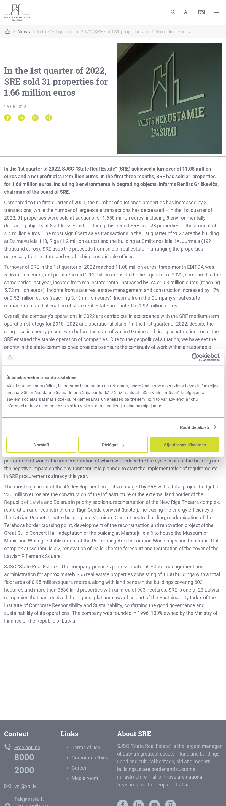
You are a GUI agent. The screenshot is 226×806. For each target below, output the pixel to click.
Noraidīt (41, 444)
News (23, 31)
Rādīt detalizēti (194, 427)
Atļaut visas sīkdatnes (185, 444)
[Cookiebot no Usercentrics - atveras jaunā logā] (195, 357)
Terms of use (86, 747)
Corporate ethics (90, 757)
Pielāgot (110, 444)
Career (79, 768)
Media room (85, 778)
